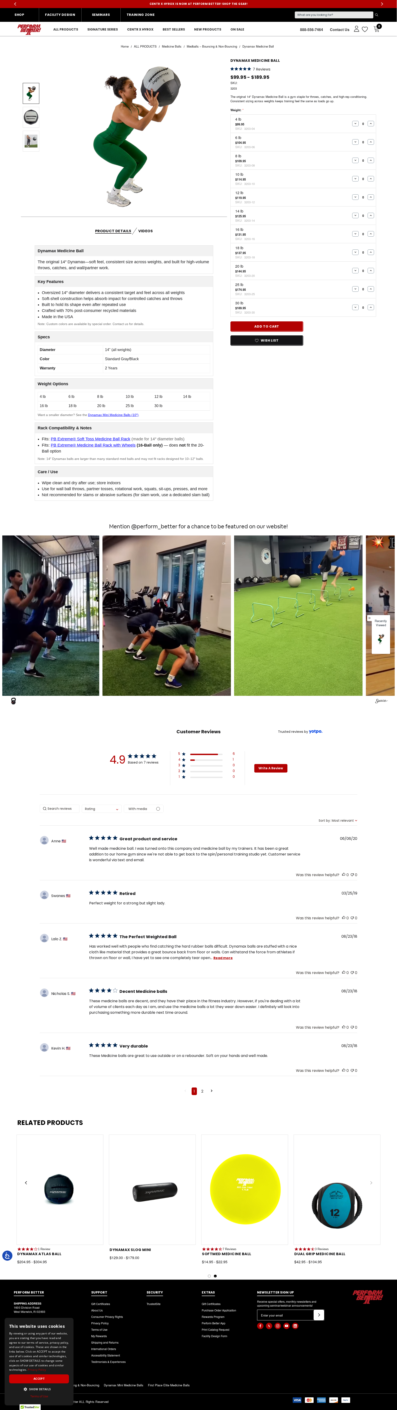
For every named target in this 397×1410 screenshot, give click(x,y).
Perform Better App (213, 1323)
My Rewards (99, 1336)
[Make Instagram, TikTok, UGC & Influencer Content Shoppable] (381, 702)
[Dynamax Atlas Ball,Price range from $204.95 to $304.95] (59, 1189)
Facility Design (60, 14)
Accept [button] (39, 1379)
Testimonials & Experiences (108, 1362)
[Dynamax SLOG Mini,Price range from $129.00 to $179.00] (152, 1189)
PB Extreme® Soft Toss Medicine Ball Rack (90, 439)
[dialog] (39, 1361)
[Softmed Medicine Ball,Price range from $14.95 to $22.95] (244, 1189)
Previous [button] (15, 4)
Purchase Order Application (219, 1310)
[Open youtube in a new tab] (286, 1326)
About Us (97, 1310)
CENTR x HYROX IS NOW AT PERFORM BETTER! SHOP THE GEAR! (199, 4)
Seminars (101, 14)
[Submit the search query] (376, 15)
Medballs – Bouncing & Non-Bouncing (74, 1385)
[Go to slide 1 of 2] (209, 1276)
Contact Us (339, 29)
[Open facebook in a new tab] (260, 1326)
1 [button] (194, 1091)
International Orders (103, 1349)
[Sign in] (354, 28)
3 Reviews (322, 1249)
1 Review (44, 1249)
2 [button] (202, 1091)
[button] (131, 615)
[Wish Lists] (364, 29)
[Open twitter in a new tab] (269, 1326)
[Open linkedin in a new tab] (295, 1326)
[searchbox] (59, 809)
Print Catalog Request (215, 1329)
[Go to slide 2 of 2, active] (215, 1276)
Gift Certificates (100, 1304)
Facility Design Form (214, 1336)
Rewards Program (213, 1317)
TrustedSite (154, 1304)
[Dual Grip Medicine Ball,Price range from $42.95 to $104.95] (337, 1189)
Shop (19, 14)
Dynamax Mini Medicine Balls (123, 1385)
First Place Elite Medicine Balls (169, 1385)
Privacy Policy (100, 1323)
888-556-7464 (311, 29)
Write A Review (270, 768)
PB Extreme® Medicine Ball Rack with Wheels (93, 445)
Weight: (236, 110)
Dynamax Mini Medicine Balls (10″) (113, 415)
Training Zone (141, 14)
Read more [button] (223, 958)
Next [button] (382, 4)
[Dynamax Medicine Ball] (381, 639)
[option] (381, 642)
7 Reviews (229, 1249)
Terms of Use (99, 1329)
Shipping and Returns (105, 1342)
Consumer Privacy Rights (107, 1317)
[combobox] (102, 809)
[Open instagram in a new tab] (278, 1326)
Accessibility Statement (105, 1355)
